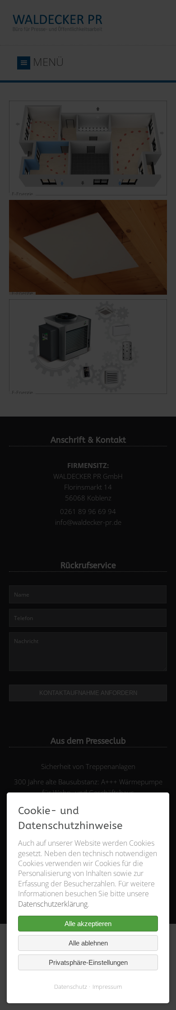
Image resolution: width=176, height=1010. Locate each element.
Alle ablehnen (88, 943)
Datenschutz (70, 986)
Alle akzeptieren (88, 923)
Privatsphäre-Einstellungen (88, 962)
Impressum (107, 986)
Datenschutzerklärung (53, 904)
